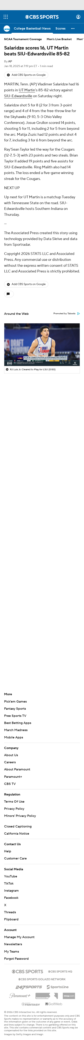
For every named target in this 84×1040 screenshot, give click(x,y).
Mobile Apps (13, 737)
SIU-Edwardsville (18, 96)
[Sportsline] (58, 986)
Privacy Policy (14, 809)
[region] (42, 344)
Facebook (11, 898)
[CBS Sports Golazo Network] (42, 979)
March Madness (16, 730)
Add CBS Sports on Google (29, 75)
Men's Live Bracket (59, 39)
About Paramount (17, 769)
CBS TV (10, 784)
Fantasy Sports (15, 709)
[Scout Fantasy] (31, 1004)
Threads (10, 912)
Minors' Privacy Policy (20, 816)
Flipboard (11, 919)
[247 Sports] (28, 986)
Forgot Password (16, 959)
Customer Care (15, 858)
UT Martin (27, 90)
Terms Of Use (14, 802)
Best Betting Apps (17, 723)
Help (7, 851)
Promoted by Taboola (64, 313)
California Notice (16, 834)
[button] (6, 16)
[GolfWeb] (53, 1004)
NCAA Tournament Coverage (23, 39)
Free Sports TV (15, 716)
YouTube (10, 876)
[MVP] (69, 994)
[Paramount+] (20, 995)
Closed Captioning (18, 826)
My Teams (11, 952)
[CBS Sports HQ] (60, 971)
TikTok (8, 883)
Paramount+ (13, 777)
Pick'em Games (15, 702)
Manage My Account (19, 937)
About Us (11, 755)
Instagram (11, 891)
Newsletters (13, 944)
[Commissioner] (46, 994)
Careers (10, 762)
